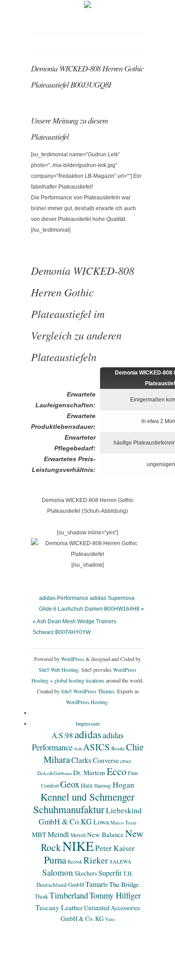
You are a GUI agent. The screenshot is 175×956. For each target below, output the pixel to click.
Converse (106, 760)
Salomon (57, 872)
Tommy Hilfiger (115, 895)
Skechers (85, 873)
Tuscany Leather (59, 907)
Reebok (75, 862)
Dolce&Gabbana (54, 773)
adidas (87, 734)
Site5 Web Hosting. (59, 669)
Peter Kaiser (115, 848)
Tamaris (96, 884)
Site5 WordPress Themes (87, 691)
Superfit (110, 873)
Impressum (88, 723)
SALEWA (120, 861)
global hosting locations (79, 680)
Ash (78, 748)
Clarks (81, 760)
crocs (125, 760)
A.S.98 (62, 735)
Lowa (101, 821)
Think (41, 896)
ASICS (96, 746)
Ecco (117, 771)
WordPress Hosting (87, 701)
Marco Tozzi (123, 822)
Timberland (68, 895)
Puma (55, 859)
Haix (87, 785)
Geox (69, 784)
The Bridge (124, 884)
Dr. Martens (89, 772)
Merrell (78, 835)
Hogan (123, 784)
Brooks (118, 748)
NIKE (78, 846)
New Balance (105, 834)
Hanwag (102, 785)
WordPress (72, 658)
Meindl (58, 834)
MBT (39, 834)
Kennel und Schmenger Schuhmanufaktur (84, 803)
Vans (110, 919)
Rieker (95, 860)
